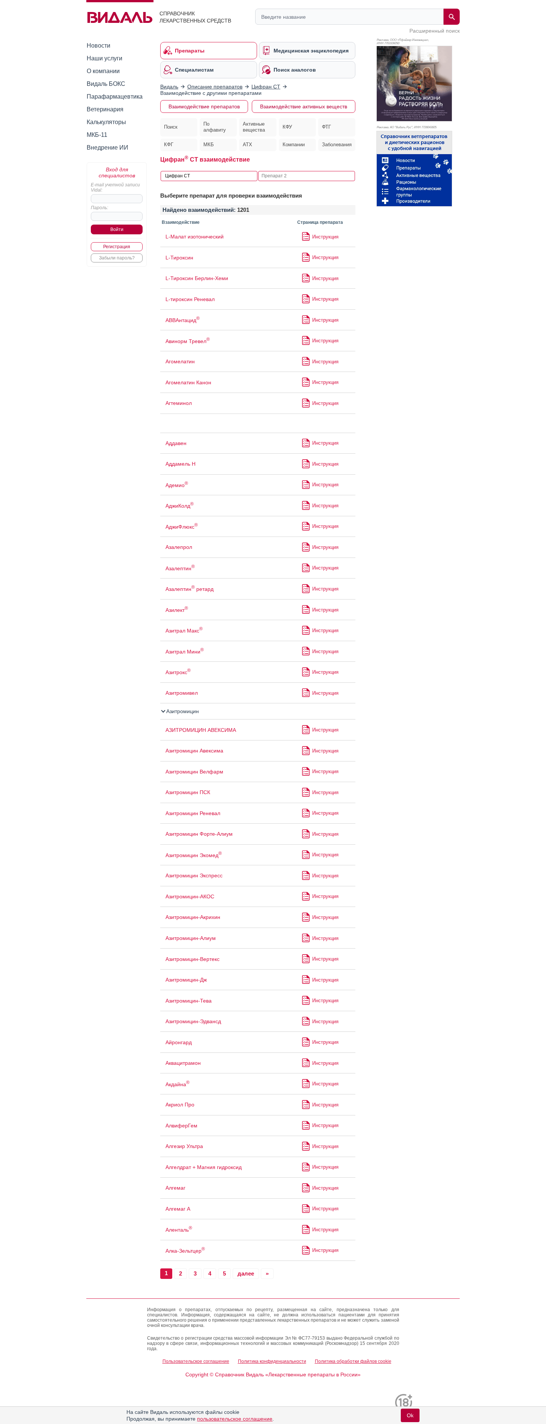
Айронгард (178, 1042)
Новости (98, 45)
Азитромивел (181, 693)
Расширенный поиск (434, 31)
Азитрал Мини (184, 652)
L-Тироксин (179, 258)
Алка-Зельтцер (185, 1251)
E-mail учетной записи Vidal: (115, 187)
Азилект (176, 610)
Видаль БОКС (106, 84)
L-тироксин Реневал (190, 299)
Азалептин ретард (189, 589)
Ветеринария (105, 109)
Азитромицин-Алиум (190, 938)
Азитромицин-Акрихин (192, 917)
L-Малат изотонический (194, 237)
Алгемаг (175, 1188)
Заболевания (337, 144)
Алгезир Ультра (184, 1146)
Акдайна (177, 1084)
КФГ (168, 144)
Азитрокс (178, 672)
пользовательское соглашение (234, 1419)
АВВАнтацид (182, 320)
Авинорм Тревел (187, 341)
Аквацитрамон (183, 1063)
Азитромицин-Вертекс (192, 959)
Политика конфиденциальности (272, 1361)
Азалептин (180, 568)
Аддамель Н (180, 464)
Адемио (176, 485)
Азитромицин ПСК (187, 792)
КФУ (287, 127)
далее (246, 1273)
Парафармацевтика (115, 96)
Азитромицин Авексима (194, 751)
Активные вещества (254, 127)
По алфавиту (214, 127)
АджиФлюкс (181, 527)
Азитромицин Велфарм (194, 772)
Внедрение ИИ (107, 147)
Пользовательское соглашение (195, 1361)
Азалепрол (178, 547)
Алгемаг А (177, 1209)
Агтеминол (178, 403)
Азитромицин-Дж (186, 980)
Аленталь (178, 1230)
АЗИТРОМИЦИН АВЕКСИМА (200, 730)
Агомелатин (180, 361)
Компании (294, 144)
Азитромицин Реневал (192, 813)
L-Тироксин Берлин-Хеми (196, 278)
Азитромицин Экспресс (194, 875)
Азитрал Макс (184, 631)
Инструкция (325, 237)
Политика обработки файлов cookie (353, 1361)
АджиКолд (179, 506)
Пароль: (99, 207)
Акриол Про (179, 1105)
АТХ (247, 144)
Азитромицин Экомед (193, 855)
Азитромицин (182, 711)
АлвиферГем (181, 1126)
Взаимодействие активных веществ (303, 106)
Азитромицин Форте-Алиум (199, 834)
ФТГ (326, 127)
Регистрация (116, 246)
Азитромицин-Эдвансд (193, 1021)
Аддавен (176, 443)
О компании (103, 71)
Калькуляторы (106, 122)
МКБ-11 (97, 135)
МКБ (208, 144)
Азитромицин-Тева (188, 1001)
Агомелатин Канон (188, 382)
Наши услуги (104, 58)
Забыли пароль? (117, 258)
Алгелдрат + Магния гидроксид (203, 1167)
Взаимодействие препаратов (204, 106)
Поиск (170, 127)
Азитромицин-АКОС (189, 896)
